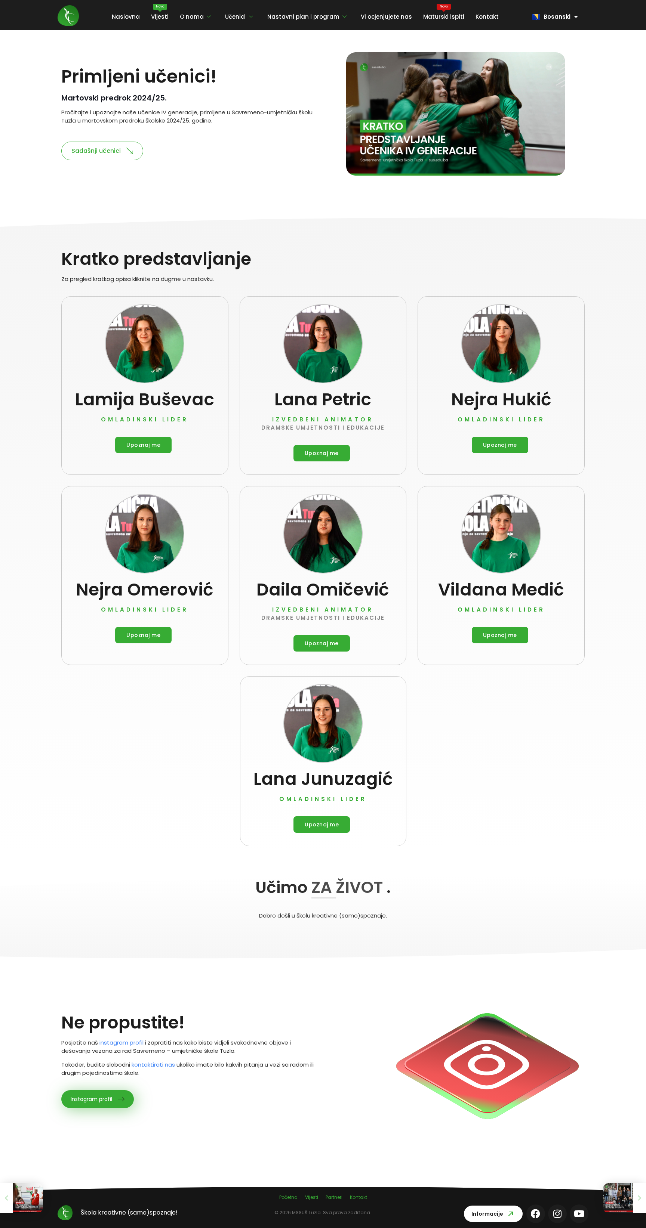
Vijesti (160, 12)
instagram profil (121, 1042)
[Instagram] (557, 1213)
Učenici (235, 17)
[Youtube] (579, 1213)
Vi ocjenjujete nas (386, 17)
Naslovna (126, 17)
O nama (192, 17)
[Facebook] (535, 1213)
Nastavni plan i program (303, 17)
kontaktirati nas (153, 1064)
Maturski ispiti (443, 12)
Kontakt (487, 17)
